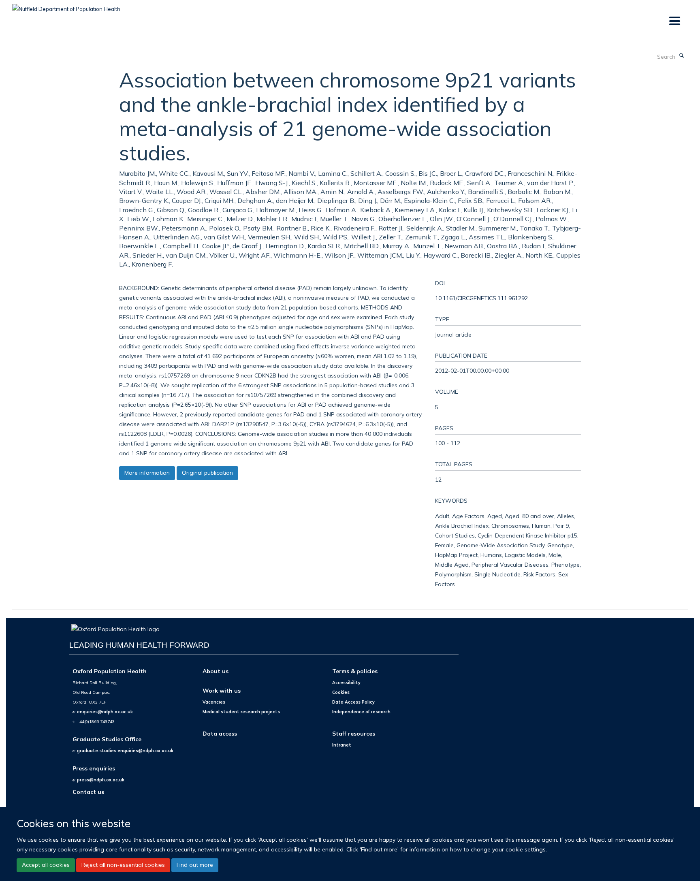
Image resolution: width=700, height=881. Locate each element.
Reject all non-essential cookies (123, 864)
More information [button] (147, 472)
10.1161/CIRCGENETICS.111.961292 (481, 297)
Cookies (341, 692)
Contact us (88, 791)
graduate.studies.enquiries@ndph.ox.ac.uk (125, 750)
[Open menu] (674, 21)
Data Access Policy (353, 702)
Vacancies (214, 702)
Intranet (341, 745)
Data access (220, 733)
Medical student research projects (241, 712)
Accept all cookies (46, 864)
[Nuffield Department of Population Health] (66, 6)
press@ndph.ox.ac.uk (100, 780)
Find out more (195, 864)
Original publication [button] (207, 472)
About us (215, 671)
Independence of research (361, 712)
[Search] (681, 55)
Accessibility (346, 682)
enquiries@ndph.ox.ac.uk (105, 712)
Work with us (222, 690)
